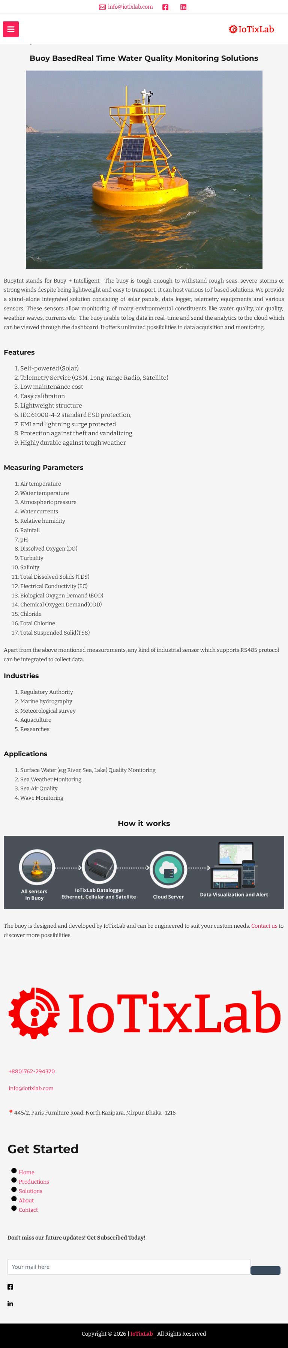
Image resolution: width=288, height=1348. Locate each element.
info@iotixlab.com (31, 1088)
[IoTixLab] (251, 29)
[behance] (184, 7)
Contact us (264, 925)
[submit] (265, 1270)
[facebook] (166, 7)
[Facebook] (144, 1287)
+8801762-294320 (31, 1071)
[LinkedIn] (144, 1303)
